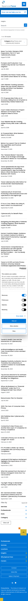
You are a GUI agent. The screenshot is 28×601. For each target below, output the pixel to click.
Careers (10, 561)
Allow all (14, 321)
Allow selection (14, 326)
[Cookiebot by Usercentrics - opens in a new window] (19, 269)
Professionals (6, 510)
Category (4, 517)
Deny (14, 331)
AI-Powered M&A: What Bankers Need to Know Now (12, 134)
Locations (4, 549)
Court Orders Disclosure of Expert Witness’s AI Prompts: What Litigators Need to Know (12, 111)
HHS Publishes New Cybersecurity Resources (12, 417)
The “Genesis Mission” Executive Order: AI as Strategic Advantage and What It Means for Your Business (14, 156)
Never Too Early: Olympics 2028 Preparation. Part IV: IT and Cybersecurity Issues (12, 53)
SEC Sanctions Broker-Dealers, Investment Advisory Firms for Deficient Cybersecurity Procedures (13, 494)
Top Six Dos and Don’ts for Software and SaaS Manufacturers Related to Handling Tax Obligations (13, 376)
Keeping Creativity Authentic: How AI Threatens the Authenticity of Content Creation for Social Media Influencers (13, 363)
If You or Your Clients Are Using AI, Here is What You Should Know (12, 204)
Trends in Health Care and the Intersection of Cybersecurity (11, 340)
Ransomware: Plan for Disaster (11, 398)
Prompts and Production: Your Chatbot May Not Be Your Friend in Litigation (13, 65)
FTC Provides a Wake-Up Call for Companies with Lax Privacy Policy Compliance (13, 449)
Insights (11, 553)
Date (2, 514)
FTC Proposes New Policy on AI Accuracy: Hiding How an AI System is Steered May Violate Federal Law (14, 100)
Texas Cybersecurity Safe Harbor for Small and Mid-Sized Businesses (13, 183)
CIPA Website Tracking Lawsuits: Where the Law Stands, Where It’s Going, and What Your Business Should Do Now (12, 87)
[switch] (24, 300)
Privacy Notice (5, 588)
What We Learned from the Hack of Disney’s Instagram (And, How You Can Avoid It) (13, 473)
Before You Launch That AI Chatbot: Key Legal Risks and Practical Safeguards (13, 145)
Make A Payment (14, 576)
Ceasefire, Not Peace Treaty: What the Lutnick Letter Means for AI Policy (14, 75)
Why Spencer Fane (14, 557)
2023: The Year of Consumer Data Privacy (13, 407)
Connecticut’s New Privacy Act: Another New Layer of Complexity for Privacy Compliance (14, 428)
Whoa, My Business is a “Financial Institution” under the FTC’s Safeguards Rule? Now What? (12, 388)
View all (6, 523)
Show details (19, 316)
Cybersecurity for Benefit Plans (12, 213)
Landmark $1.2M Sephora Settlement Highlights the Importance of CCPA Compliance (14, 461)
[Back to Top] (24, 531)
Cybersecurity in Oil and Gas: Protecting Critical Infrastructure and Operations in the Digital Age (14, 193)
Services (4, 507)
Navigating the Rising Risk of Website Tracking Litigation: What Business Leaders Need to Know (14, 223)
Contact (14, 568)
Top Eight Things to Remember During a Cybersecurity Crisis (11, 484)
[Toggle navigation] (24, 4)
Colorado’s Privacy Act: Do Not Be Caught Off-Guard (13, 439)
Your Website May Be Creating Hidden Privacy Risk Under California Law (13, 123)
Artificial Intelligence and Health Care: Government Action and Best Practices (13, 351)
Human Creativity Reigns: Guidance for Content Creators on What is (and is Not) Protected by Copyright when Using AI (13, 236)
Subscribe (14, 572)
